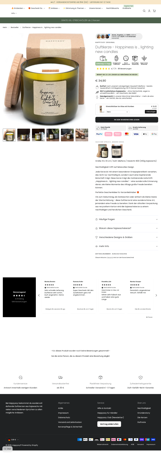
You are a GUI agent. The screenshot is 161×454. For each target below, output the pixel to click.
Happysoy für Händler (107, 412)
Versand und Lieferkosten (70, 422)
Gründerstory (143, 412)
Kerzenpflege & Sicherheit (70, 426)
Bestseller (15, 27)
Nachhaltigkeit (144, 408)
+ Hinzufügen (151, 112)
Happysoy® (16, 445)
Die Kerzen (142, 417)
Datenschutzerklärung (119, 444)
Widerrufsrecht (102, 444)
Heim (5, 27)
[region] (97, 295)
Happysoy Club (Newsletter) (110, 417)
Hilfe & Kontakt (104, 408)
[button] (144, 11)
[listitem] (102, 151)
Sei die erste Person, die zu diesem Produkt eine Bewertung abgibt (80, 356)
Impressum (63, 412)
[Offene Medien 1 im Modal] (84, 37)
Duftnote (141, 422)
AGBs (60, 408)
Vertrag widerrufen (109, 424)
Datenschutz (64, 417)
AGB (132, 444)
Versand (110, 257)
